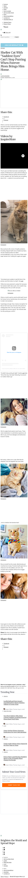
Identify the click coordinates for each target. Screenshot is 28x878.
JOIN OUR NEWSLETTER (14, 45)
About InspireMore (8, 16)
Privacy (6, 876)
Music (5, 9)
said (22, 281)
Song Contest (7, 11)
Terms (2, 876)
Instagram (3, 244)
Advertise (6, 872)
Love (5, 725)
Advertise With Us (8, 19)
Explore (6, 4)
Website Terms (7, 22)
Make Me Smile (7, 711)
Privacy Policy (7, 24)
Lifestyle (6, 696)
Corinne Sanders (5, 76)
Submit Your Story (14, 785)
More (5, 14)
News (5, 6)
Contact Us (7, 18)
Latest (5, 860)
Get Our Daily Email (9, 12)
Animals (6, 7)
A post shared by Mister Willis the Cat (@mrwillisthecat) (15, 368)
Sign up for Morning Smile (7, 686)
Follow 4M (7, 32)
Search (6, 26)
